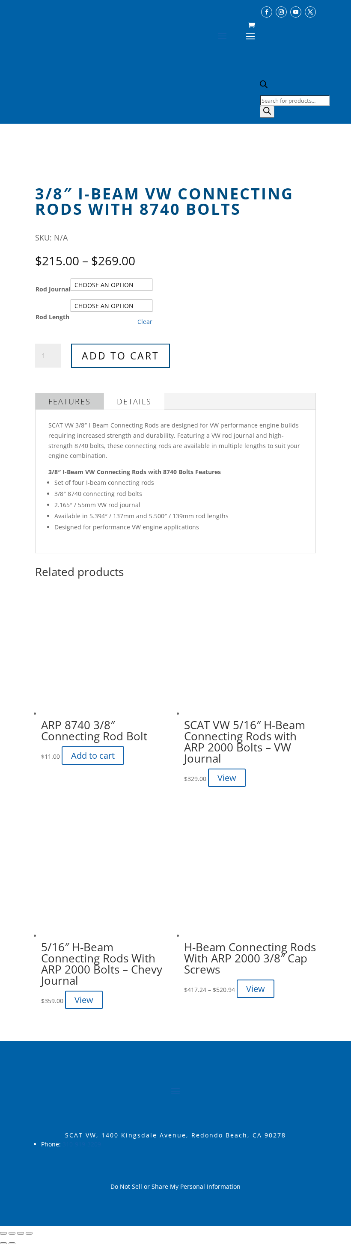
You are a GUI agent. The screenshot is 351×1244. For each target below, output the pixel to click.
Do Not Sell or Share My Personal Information (175, 1186)
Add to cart (120, 355)
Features (69, 401)
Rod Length (52, 317)
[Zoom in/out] (3, 1233)
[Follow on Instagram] (281, 12)
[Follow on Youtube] (295, 12)
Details (134, 401)
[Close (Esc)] (29, 1233)
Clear (144, 322)
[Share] (20, 1233)
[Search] (267, 112)
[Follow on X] (310, 12)
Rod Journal (53, 289)
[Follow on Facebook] (266, 12)
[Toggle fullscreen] (12, 1233)
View (226, 778)
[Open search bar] (264, 86)
